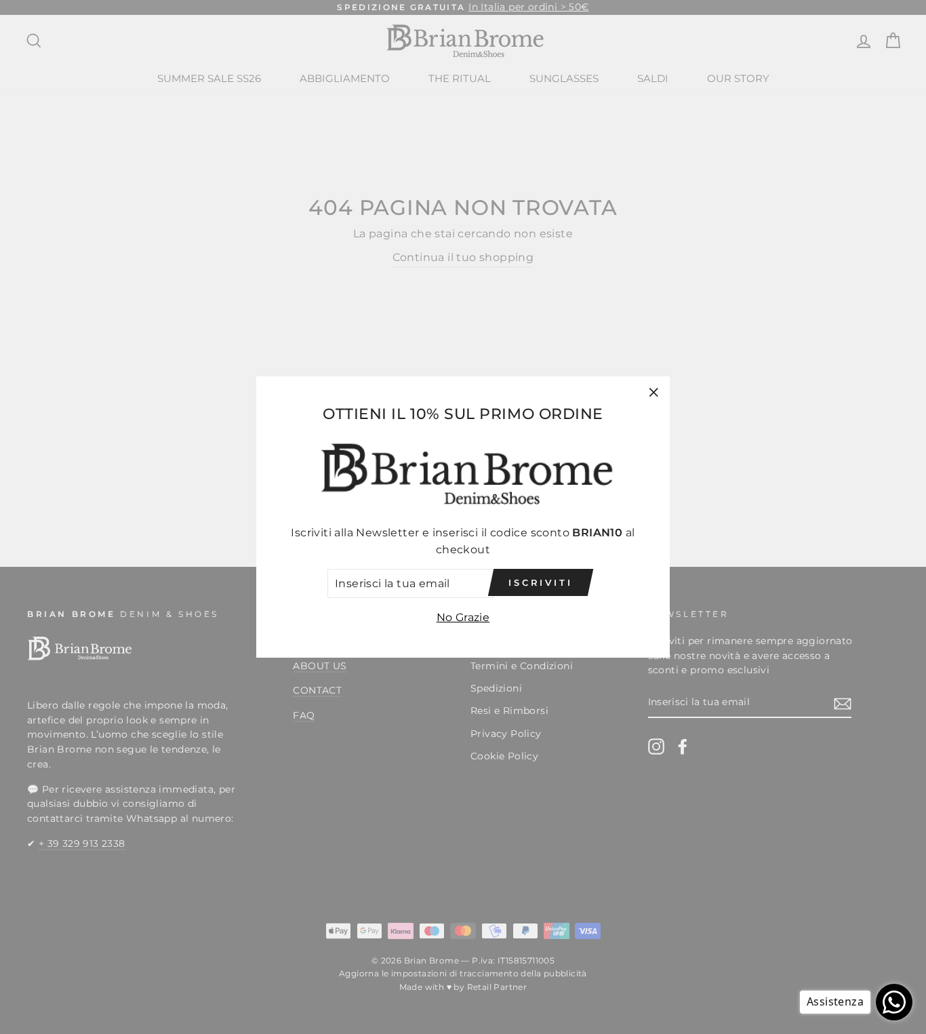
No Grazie (463, 617)
